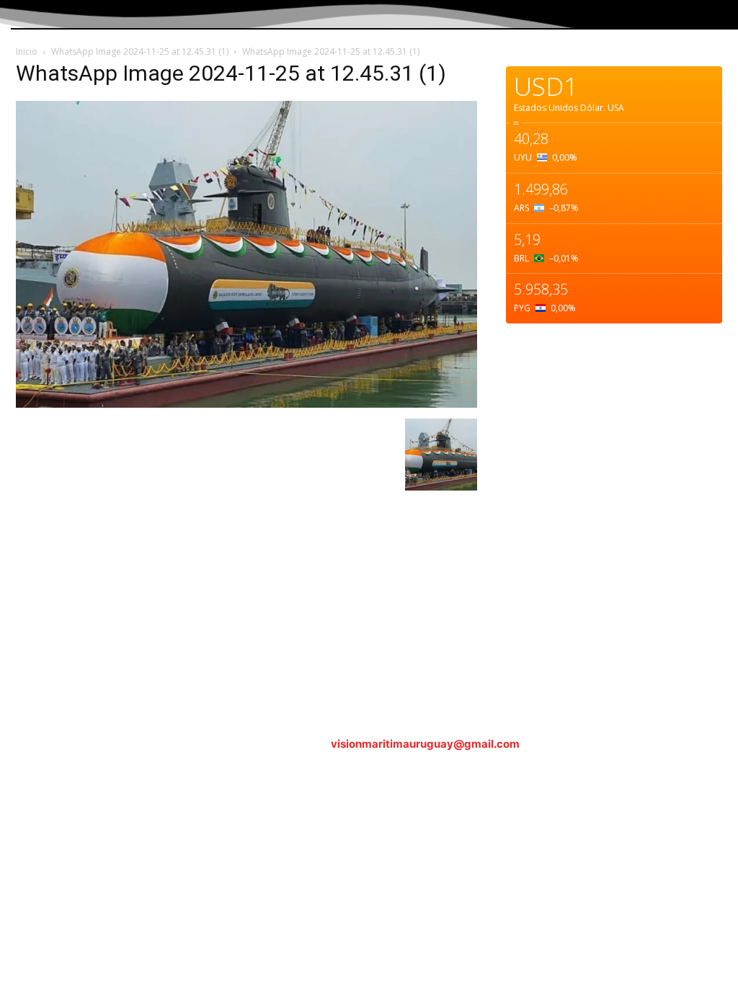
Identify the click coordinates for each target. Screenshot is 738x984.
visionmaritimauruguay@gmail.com (425, 744)
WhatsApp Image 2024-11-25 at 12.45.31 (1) (139, 51)
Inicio (26, 51)
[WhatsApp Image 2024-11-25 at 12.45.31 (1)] (246, 404)
